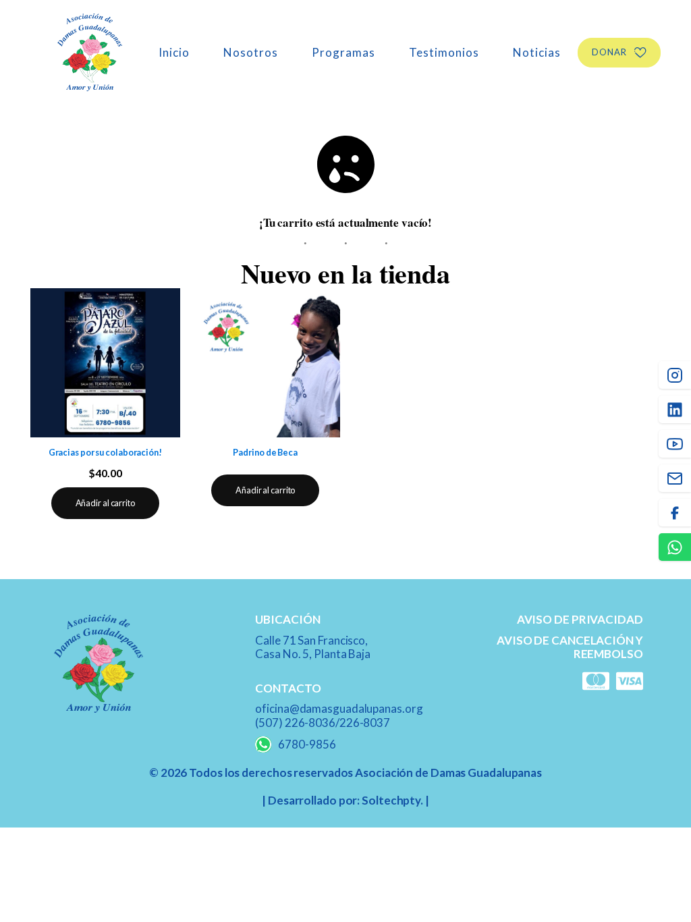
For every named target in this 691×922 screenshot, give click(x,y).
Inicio (174, 52)
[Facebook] (675, 512)
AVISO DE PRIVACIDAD (580, 619)
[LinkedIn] (675, 409)
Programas (343, 52)
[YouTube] (675, 444)
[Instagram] (675, 375)
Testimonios (444, 52)
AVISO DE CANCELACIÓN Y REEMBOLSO (570, 647)
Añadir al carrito (105, 502)
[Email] (675, 478)
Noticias (537, 52)
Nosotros (250, 52)
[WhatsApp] (675, 547)
